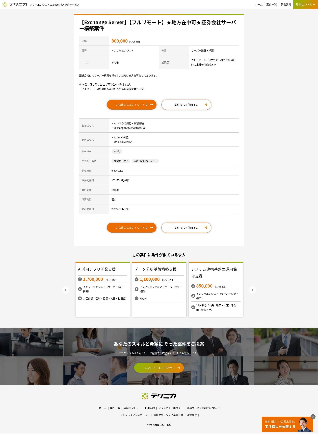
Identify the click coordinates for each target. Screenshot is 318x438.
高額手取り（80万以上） (145, 161)
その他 (117, 151)
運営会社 (192, 414)
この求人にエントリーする (132, 105)
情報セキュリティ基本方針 (168, 414)
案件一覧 (271, 4)
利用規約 (150, 408)
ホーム (259, 4)
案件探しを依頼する (186, 105)
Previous (65, 290)
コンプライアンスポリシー (135, 414)
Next (252, 290)
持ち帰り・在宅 (121, 161)
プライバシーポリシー (170, 408)
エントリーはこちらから (159, 368)
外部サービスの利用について (203, 408)
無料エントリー (132, 408)
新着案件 (286, 4)
